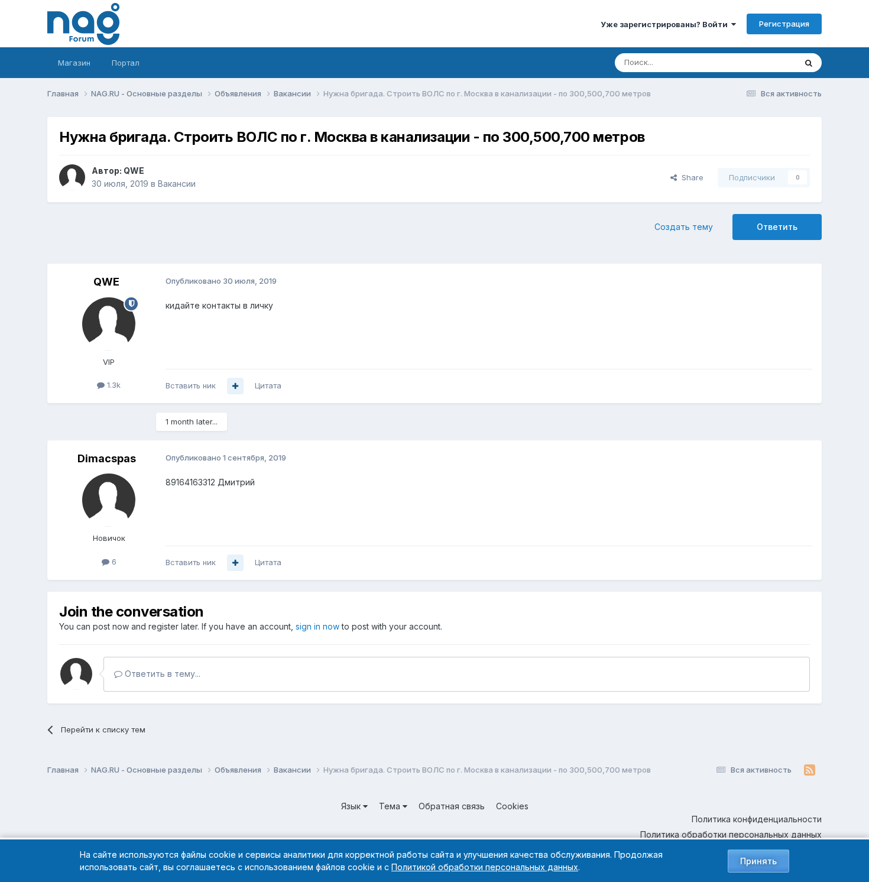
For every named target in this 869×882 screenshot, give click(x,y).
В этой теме (759, 62)
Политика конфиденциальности (757, 819)
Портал (126, 62)
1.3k (113, 385)
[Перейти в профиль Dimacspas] (108, 500)
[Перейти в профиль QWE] (72, 177)
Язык (352, 806)
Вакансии (177, 184)
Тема (391, 806)
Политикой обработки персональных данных (484, 867)
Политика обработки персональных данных (731, 834)
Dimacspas (106, 458)
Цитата (268, 385)
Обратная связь (452, 806)
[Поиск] (809, 62)
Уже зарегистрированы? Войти (666, 24)
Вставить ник (191, 385)
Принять (758, 861)
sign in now (317, 626)
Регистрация (784, 23)
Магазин (74, 62)
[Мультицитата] (235, 386)
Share (690, 177)
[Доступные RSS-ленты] (809, 770)
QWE (134, 171)
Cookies (512, 806)
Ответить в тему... (161, 674)
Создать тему (683, 227)
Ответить (777, 227)
